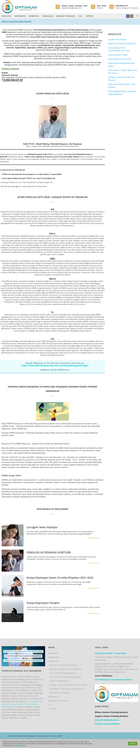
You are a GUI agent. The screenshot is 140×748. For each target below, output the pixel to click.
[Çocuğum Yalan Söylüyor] (13, 535)
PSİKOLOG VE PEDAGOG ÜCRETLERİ (49, 552)
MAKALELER (48, 16)
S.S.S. (80, 16)
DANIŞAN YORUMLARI (65, 16)
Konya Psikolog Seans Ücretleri (119, 59)
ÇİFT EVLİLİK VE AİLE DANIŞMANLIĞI (65, 677)
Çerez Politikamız (19, 745)
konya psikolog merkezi (20, 704)
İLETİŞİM (89, 16)
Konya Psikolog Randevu (107, 720)
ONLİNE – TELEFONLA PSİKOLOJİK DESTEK (68, 685)
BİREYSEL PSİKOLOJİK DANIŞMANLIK (65, 669)
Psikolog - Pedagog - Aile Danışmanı (126, 8)
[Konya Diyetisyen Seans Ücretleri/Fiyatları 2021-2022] (13, 586)
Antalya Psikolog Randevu (108, 723)
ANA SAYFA (6, 16)
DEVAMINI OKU (93, 538)
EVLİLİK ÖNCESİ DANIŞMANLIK (62, 673)
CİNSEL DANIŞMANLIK (59, 681)
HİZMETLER (34, 16)
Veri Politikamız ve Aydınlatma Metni (113, 679)
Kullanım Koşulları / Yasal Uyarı (110, 653)
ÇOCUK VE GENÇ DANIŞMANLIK (63, 665)
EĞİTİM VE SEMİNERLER (60, 692)
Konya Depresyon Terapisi (43, 603)
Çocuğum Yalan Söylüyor (42, 527)
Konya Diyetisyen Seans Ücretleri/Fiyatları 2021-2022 (60, 577)
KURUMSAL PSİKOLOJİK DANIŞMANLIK (66, 689)
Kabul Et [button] (133, 743)
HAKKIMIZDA (20, 16)
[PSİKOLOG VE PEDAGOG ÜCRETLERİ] (13, 561)
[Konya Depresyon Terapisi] (13, 611)
